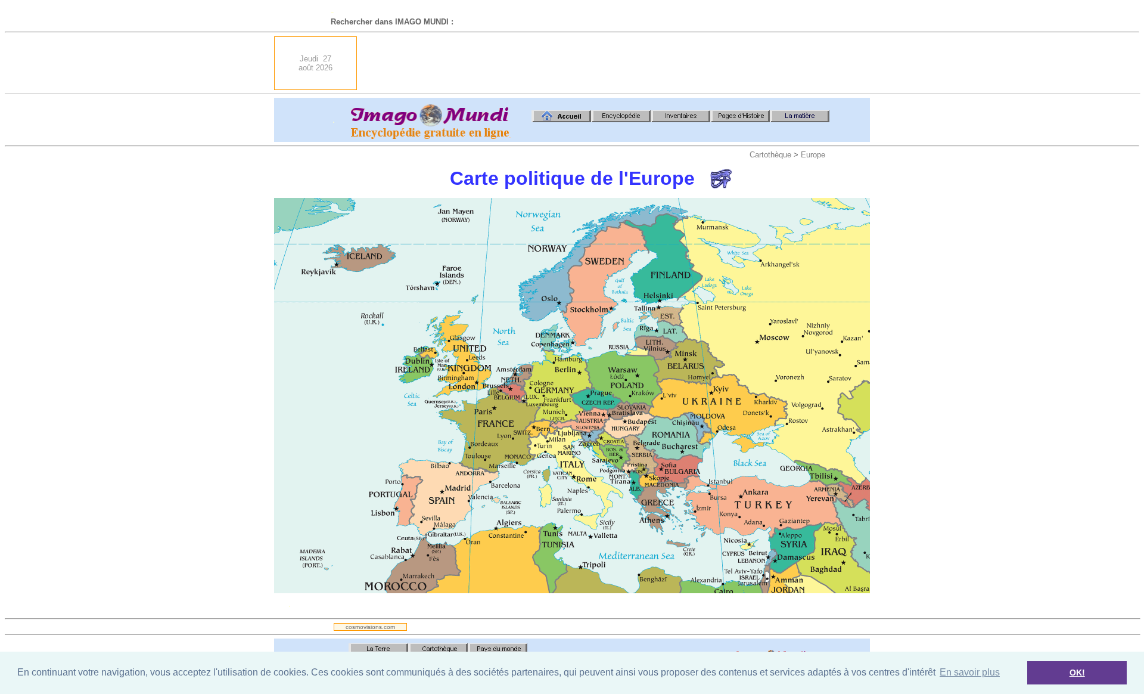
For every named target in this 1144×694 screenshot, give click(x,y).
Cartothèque (770, 154)
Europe (813, 154)
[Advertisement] (653, 63)
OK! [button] (1077, 672)
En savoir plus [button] (970, 672)
